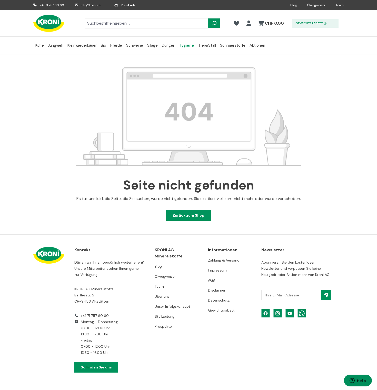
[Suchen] (214, 23)
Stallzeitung (164, 316)
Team (340, 5)
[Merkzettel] (236, 23)
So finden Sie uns (96, 367)
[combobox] (146, 23)
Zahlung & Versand (224, 260)
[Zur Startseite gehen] (48, 23)
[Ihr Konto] (249, 23)
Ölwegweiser (316, 5)
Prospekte (163, 326)
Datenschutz (219, 300)
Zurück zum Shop (188, 215)
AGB (211, 280)
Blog (293, 5)
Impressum (217, 270)
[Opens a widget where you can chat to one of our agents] (358, 381)
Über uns (162, 296)
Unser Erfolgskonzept (172, 306)
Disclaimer (216, 290)
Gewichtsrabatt (221, 310)
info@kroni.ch (91, 5)
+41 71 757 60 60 (52, 5)
